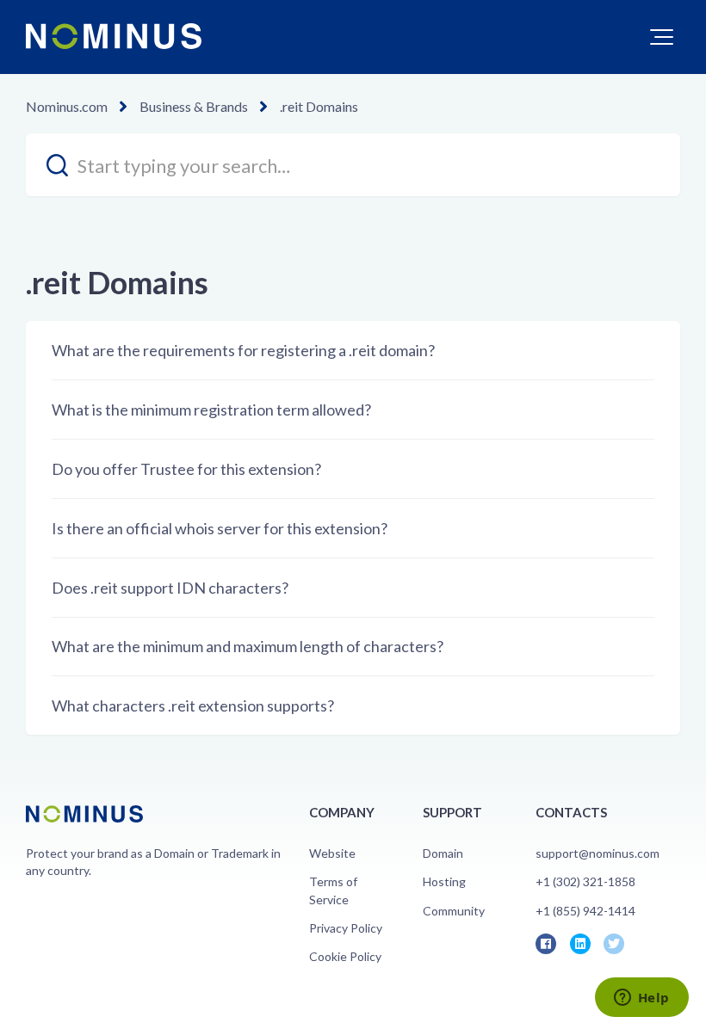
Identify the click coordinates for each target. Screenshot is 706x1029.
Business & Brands (193, 106)
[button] (661, 37)
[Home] (113, 36)
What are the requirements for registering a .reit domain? (243, 350)
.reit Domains (319, 106)
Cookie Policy (345, 956)
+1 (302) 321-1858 (585, 881)
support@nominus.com (598, 853)
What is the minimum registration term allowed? (211, 409)
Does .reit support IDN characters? (170, 587)
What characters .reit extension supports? (193, 705)
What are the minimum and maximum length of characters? (247, 646)
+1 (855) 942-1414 (585, 910)
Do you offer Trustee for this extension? (186, 468)
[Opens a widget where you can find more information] (641, 998)
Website (332, 853)
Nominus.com (67, 106)
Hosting (444, 881)
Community (454, 910)
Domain (443, 853)
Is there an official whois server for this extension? (219, 528)
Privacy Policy (345, 928)
